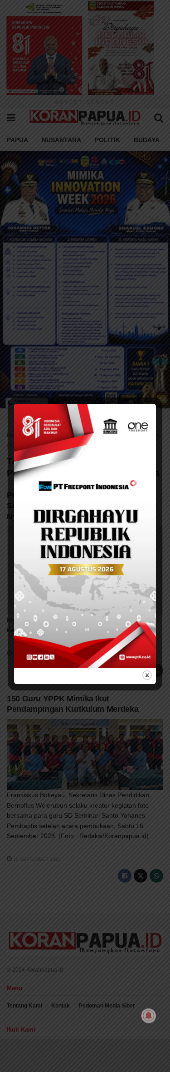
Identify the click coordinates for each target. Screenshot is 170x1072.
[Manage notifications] (148, 1015)
